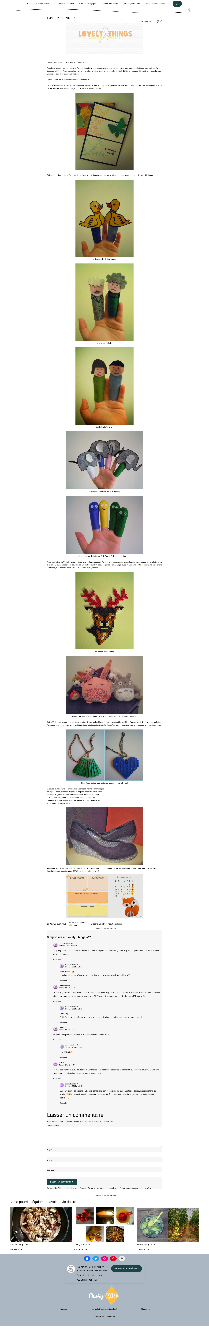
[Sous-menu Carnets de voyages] (97, 3)
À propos (63, 1309)
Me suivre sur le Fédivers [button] (126, 1268)
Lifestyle (94, 924)
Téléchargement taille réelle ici (86, 871)
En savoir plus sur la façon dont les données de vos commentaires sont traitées (119, 1188)
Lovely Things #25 (19, 1244)
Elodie (61, 1027)
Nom (49, 1150)
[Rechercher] (177, 4)
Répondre (57, 959)
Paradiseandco (64, 943)
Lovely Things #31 (82, 1244)
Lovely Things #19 (146, 1244)
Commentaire (53, 1126)
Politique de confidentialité (104, 1316)
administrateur (70, 964)
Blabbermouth (64, 985)
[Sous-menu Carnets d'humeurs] (118, 3)
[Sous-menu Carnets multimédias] (75, 3)
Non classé (117, 924)
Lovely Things (105, 924)
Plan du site (145, 1309)
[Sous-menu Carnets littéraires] (52, 3)
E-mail (50, 1160)
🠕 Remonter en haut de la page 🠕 (104, 928)
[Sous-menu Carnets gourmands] (140, 3)
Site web (50, 1170)
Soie (60, 1062)
